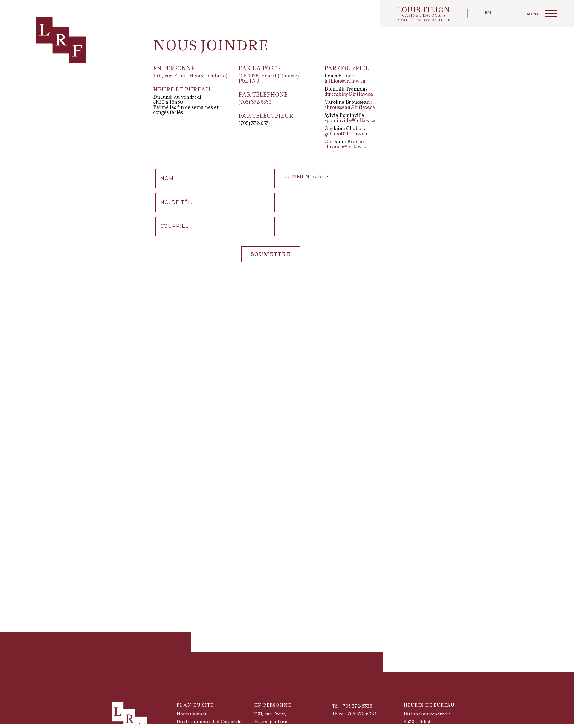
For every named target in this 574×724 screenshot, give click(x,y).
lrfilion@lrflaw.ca (344, 81)
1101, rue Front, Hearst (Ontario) (190, 76)
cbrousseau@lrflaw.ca (349, 107)
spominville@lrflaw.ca (349, 120)
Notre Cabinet (191, 714)
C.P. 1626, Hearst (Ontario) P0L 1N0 (269, 78)
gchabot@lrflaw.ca (345, 133)
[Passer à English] (488, 13)
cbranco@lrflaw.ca (345, 146)
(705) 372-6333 (255, 102)
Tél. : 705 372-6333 (352, 706)
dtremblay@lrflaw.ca (348, 94)
